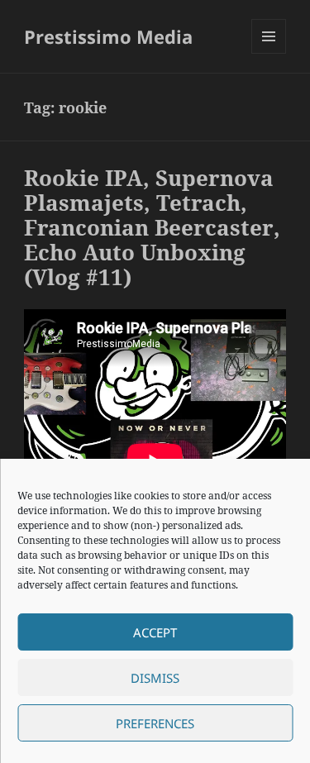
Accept (155, 632)
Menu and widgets (269, 53)
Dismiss (155, 678)
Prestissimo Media (108, 36)
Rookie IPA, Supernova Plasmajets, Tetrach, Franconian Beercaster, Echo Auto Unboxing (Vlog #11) (152, 227)
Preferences (155, 723)
